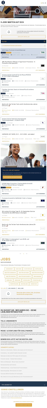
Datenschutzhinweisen (16, 397)
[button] (41, 3)
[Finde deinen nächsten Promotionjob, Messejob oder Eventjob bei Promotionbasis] (3, 3)
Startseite (3, 19)
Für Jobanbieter (7, 384)
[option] (23, 350)
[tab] (4, 288)
